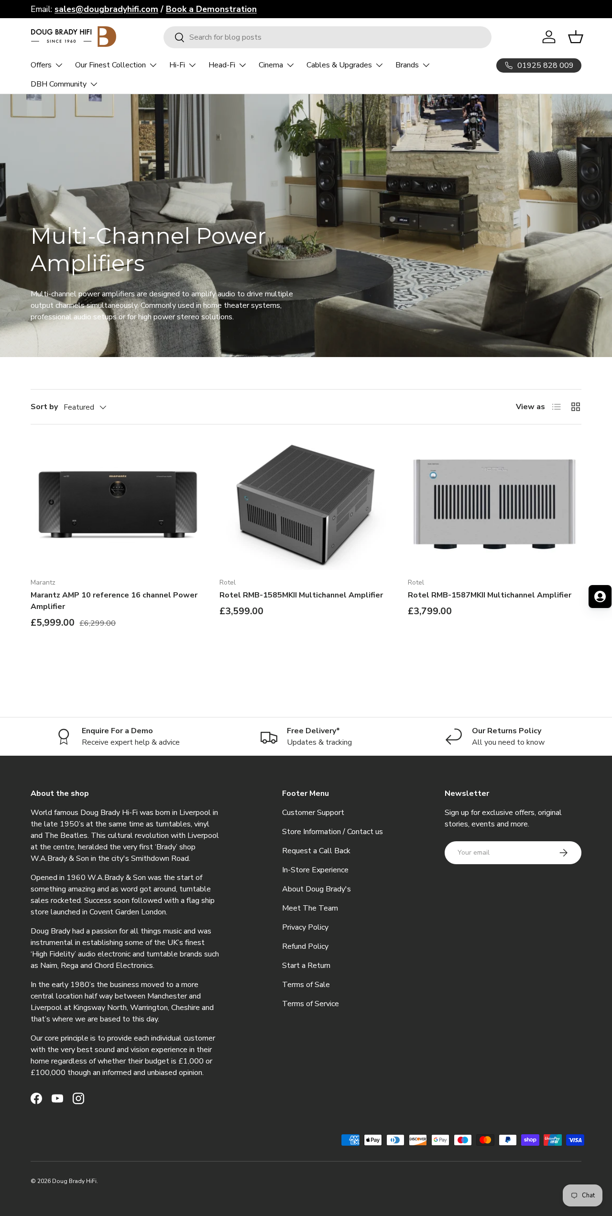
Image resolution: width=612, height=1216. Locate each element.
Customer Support (313, 812)
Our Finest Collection (110, 65)
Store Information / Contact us (332, 831)
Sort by (44, 407)
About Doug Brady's (316, 889)
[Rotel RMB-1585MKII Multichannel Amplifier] (306, 505)
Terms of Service (310, 1004)
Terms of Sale (306, 984)
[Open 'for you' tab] (600, 596)
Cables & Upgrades (339, 65)
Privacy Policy (305, 927)
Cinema (271, 65)
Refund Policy (305, 946)
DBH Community (59, 84)
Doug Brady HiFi (74, 1181)
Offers (41, 65)
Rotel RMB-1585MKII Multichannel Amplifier (301, 595)
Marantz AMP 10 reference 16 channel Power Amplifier (114, 601)
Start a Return (306, 965)
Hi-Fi (177, 65)
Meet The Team (310, 908)
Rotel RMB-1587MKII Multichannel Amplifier (489, 595)
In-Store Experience (315, 870)
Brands (407, 65)
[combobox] (328, 37)
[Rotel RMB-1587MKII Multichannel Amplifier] (494, 505)
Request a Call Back (316, 851)
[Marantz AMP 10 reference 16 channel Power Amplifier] (117, 505)
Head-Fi (221, 65)
